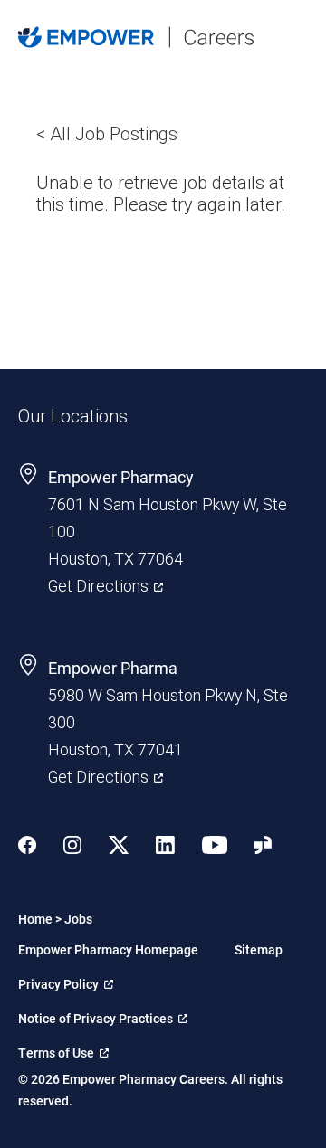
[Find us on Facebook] (27, 847)
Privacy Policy (64, 980)
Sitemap (259, 949)
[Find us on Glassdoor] (263, 847)
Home (35, 918)
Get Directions (105, 584)
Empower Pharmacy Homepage (108, 949)
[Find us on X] (119, 847)
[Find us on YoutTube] (214, 847)
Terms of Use (63, 1049)
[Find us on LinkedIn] (165, 847)
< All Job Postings (106, 134)
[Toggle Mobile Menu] (299, 37)
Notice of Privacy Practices (95, 1015)
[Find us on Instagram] (72, 847)
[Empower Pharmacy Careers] (136, 39)
